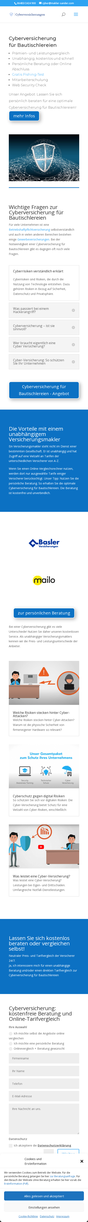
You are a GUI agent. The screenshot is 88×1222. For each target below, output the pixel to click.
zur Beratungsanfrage (62, 1176)
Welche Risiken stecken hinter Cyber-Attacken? (41, 714)
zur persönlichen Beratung (44, 613)
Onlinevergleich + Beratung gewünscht (39, 1048)
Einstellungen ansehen (44, 1207)
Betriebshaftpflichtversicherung (29, 229)
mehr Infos (24, 116)
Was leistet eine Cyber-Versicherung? (41, 876)
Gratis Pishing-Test (28, 74)
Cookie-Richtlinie (28, 1216)
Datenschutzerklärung (54, 1145)
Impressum (62, 1216)
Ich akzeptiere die (42, 1145)
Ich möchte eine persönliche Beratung (39, 1043)
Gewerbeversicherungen (33, 239)
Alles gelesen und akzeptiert (44, 1196)
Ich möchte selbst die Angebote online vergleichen (36, 1035)
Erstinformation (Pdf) (16, 1183)
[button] (82, 1161)
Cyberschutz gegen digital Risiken (39, 796)
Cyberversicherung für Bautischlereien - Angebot (44, 390)
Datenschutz (47, 1216)
